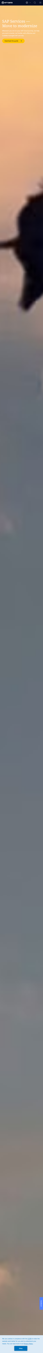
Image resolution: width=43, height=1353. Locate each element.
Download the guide (11, 41)
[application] (21, 1344)
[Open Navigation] (40, 3)
